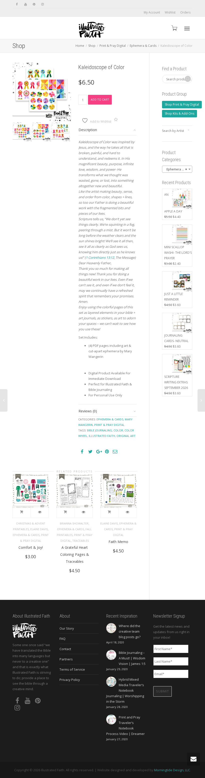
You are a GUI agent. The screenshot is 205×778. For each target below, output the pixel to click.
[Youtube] (25, 4)
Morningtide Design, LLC (172, 770)
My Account (152, 12)
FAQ (63, 638)
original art (126, 436)
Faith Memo (118, 541)
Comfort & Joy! (30, 547)
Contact (65, 649)
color (118, 430)
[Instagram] (42, 4)
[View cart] (174, 28)
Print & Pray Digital (113, 46)
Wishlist (170, 12)
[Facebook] (17, 4)
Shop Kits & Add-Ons (179, 113)
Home (80, 46)
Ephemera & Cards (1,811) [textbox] (178, 169)
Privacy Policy (70, 679)
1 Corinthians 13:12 (100, 257)
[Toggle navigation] (187, 28)
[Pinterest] (34, 4)
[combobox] (177, 169)
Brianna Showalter (74, 523)
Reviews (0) (87, 411)
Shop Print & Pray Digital (182, 104)
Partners (66, 659)
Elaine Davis (39, 529)
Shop (92, 46)
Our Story (67, 628)
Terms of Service (72, 669)
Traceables (80, 541)
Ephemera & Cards (143, 46)
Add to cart (100, 99)
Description (87, 129)
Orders (185, 12)
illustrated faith (102, 436)
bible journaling (99, 430)
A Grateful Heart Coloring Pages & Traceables (74, 554)
